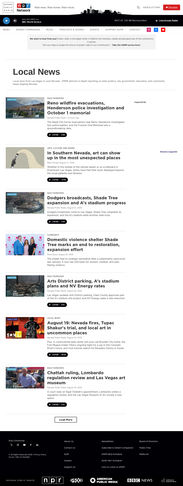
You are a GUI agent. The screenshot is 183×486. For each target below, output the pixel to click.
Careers (68, 461)
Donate (172, 7)
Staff (66, 454)
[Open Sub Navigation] (12, 30)
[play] (6, 20)
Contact (135, 29)
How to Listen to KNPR (113, 467)
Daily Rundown (55, 98)
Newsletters (151, 7)
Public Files (145, 448)
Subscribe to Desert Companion (117, 448)
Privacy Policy (40, 454)
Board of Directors (148, 441)
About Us (68, 441)
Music (49, 29)
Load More (65, 419)
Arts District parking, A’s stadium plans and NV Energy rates (83, 283)
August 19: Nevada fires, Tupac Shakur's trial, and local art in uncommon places (80, 328)
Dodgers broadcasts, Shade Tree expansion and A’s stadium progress (86, 200)
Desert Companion (28, 29)
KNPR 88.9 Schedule (112, 454)
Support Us (69, 467)
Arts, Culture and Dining (61, 148)
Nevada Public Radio (56, 118)
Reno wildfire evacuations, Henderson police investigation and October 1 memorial (85, 108)
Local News (53, 318)
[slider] (19, 20)
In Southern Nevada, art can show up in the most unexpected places (83, 155)
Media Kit (144, 454)
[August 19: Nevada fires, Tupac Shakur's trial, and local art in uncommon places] (25, 327)
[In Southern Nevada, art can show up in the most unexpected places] (25, 158)
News (6, 29)
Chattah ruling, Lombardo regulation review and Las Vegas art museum (86, 378)
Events (94, 29)
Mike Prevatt (52, 163)
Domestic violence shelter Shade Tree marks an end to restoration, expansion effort (83, 244)
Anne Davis (52, 254)
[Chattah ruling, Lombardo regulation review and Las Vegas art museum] (25, 377)
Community (53, 235)
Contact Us (69, 448)
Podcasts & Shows (72, 29)
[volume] (15, 21)
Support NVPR (114, 29)
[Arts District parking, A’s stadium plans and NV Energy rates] (25, 286)
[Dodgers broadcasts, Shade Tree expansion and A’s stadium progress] (25, 202)
